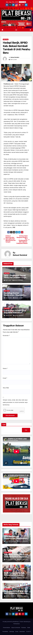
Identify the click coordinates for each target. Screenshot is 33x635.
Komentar (6, 335)
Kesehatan (22, 631)
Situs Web (6, 388)
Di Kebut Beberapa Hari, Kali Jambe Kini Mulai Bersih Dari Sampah (11, 239)
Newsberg (26, 621)
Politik (28, 627)
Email (5, 378)
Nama (5, 368)
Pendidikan (5, 631)
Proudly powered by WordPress (11, 621)
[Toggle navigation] (16, 30)
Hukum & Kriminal (15, 627)
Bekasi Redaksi (15, 57)
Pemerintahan (7, 534)
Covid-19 (28, 631)
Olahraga (11, 631)
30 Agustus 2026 (11, 541)
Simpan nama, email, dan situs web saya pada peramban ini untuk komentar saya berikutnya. (15, 402)
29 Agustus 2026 (11, 577)
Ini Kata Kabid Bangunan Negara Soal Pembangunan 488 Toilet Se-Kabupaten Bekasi (21, 239)
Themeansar (16, 623)
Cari (4, 425)
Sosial (16, 631)
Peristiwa (5, 39)
